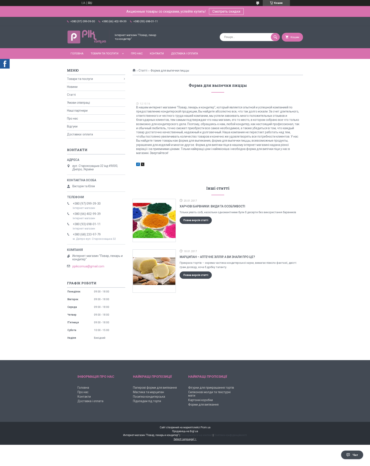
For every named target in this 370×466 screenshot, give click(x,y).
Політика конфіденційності (230, 435)
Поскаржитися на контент (196, 435)
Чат (355, 455)
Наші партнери (77, 110)
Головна (77, 53)
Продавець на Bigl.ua (185, 431)
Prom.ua (205, 427)
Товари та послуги (104, 53)
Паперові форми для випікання (155, 387)
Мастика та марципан (148, 392)
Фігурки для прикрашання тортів (211, 387)
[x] (142, 165)
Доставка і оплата (184, 53)
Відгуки (72, 126)
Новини (72, 86)
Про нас (137, 53)
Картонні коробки (200, 400)
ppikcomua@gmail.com (88, 266)
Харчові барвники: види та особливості (212, 206)
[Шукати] (275, 37)
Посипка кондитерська (149, 396)
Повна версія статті (195, 220)
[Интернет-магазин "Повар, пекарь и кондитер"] (88, 43)
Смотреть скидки (226, 11)
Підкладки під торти (147, 401)
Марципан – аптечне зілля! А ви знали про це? (217, 257)
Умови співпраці (78, 102)
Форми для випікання (203, 404)
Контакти (157, 53)
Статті (143, 70)
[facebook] (138, 165)
